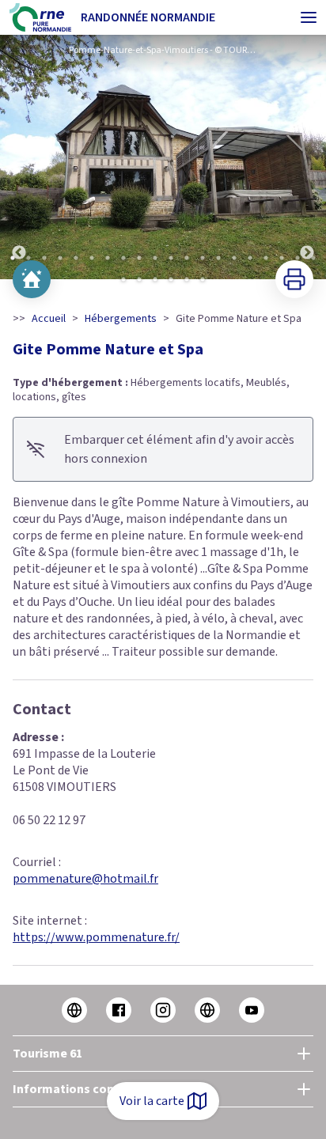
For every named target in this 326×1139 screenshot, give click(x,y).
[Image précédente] (19, 157)
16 (250, 258)
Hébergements (121, 319)
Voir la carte (151, 1101)
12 (187, 258)
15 (234, 258)
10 (155, 258)
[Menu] (308, 17)
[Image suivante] (307, 157)
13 (202, 258)
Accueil (49, 319)
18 (282, 258)
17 (266, 258)
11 (171, 258)
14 (218, 258)
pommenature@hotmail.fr (85, 878)
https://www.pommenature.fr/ (96, 937)
